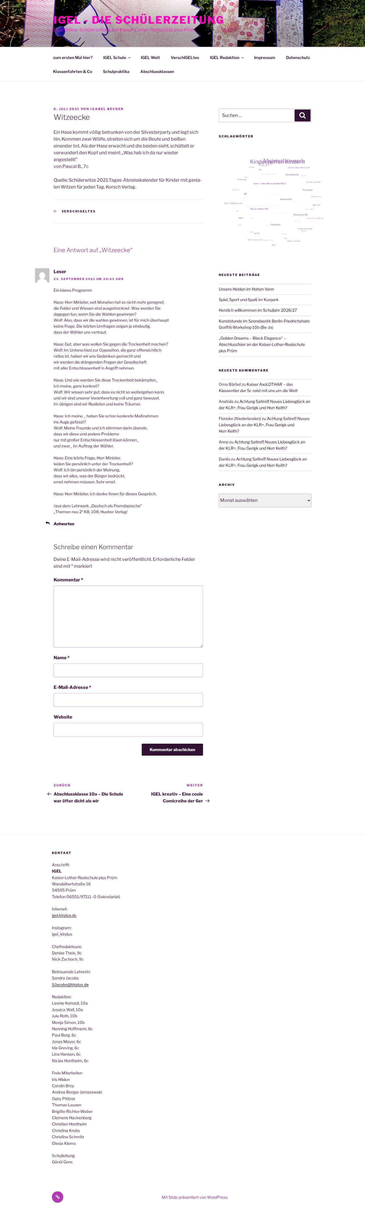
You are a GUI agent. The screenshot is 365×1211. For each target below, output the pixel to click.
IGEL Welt (150, 57)
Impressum (264, 57)
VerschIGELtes (185, 57)
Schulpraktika (116, 71)
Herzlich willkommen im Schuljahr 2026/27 (258, 310)
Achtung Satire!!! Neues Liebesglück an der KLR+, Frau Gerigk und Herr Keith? (264, 425)
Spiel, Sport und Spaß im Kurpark (249, 299)
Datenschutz (298, 57)
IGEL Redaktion (224, 57)
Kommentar (68, 580)
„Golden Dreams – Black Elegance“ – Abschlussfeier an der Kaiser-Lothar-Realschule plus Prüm (262, 344)
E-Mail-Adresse (72, 687)
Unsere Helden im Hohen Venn (246, 289)
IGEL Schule (114, 57)
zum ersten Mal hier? (72, 57)
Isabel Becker (107, 109)
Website (63, 717)
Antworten (64, 523)
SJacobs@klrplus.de (70, 984)
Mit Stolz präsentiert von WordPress (195, 1197)
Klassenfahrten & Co (72, 71)
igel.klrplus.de (64, 915)
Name (62, 657)
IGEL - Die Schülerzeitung (139, 20)
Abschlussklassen (157, 71)
